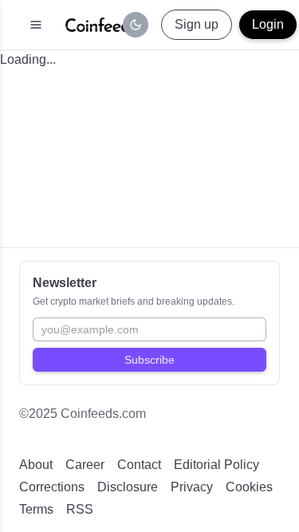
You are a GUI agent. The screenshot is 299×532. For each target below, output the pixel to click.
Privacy (192, 487)
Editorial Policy (216, 464)
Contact (139, 464)
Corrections (52, 487)
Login (268, 24)
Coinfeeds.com (103, 413)
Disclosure (127, 487)
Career (84, 464)
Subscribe (149, 359)
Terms (36, 509)
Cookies (249, 487)
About (36, 464)
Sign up (196, 24)
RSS (79, 509)
